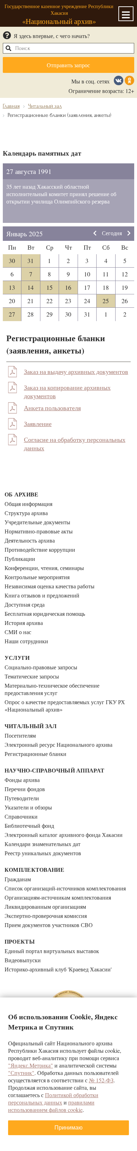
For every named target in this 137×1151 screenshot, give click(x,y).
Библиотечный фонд (29, 825)
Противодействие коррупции (40, 549)
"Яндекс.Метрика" (30, 1065)
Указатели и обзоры (28, 807)
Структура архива (26, 513)
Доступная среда (25, 604)
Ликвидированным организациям (45, 906)
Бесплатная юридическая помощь (45, 613)
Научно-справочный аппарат (55, 770)
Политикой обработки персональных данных (53, 1098)
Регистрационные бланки (35, 753)
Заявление (38, 423)
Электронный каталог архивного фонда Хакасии (64, 834)
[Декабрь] (95, 233)
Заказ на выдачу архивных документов (76, 371)
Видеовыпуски (23, 960)
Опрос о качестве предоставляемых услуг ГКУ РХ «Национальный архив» (65, 705)
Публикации (20, 558)
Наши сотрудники (26, 641)
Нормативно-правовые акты (39, 531)
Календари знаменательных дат (42, 843)
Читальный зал (31, 726)
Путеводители (22, 798)
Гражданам (18, 879)
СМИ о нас (18, 632)
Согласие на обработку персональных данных (74, 443)
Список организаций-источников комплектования (65, 888)
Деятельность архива (30, 540)
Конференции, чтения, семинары (44, 567)
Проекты (20, 941)
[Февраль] (129, 233)
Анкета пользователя (52, 408)
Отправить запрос (68, 65)
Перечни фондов (25, 789)
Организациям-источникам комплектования (58, 897)
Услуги (17, 657)
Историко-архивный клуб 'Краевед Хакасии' (58, 969)
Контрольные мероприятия (37, 577)
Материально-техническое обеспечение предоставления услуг (52, 689)
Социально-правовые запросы (41, 667)
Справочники (21, 816)
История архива (24, 622)
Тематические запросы (32, 676)
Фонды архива (22, 779)
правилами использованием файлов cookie (51, 1106)
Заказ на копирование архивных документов (67, 391)
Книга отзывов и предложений (42, 595)
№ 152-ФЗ (101, 1080)
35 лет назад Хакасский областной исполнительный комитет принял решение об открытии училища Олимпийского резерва (61, 194)
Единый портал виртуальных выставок (52, 951)
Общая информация (28, 503)
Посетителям (20, 735)
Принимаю (68, 1128)
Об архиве (22, 494)
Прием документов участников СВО (49, 924)
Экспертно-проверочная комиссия (46, 915)
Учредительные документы (37, 522)
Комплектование (34, 869)
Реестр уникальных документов (43, 853)
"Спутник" (21, 1072)
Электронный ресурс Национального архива (58, 744)
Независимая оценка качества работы (49, 586)
